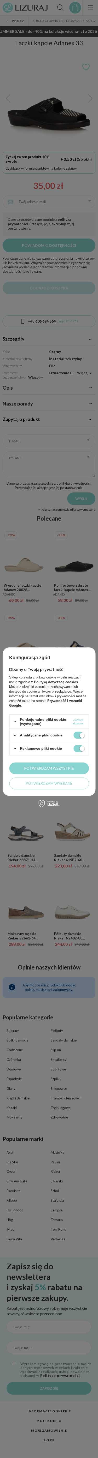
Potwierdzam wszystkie (49, 768)
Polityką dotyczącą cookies (56, 682)
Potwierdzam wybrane (49, 783)
